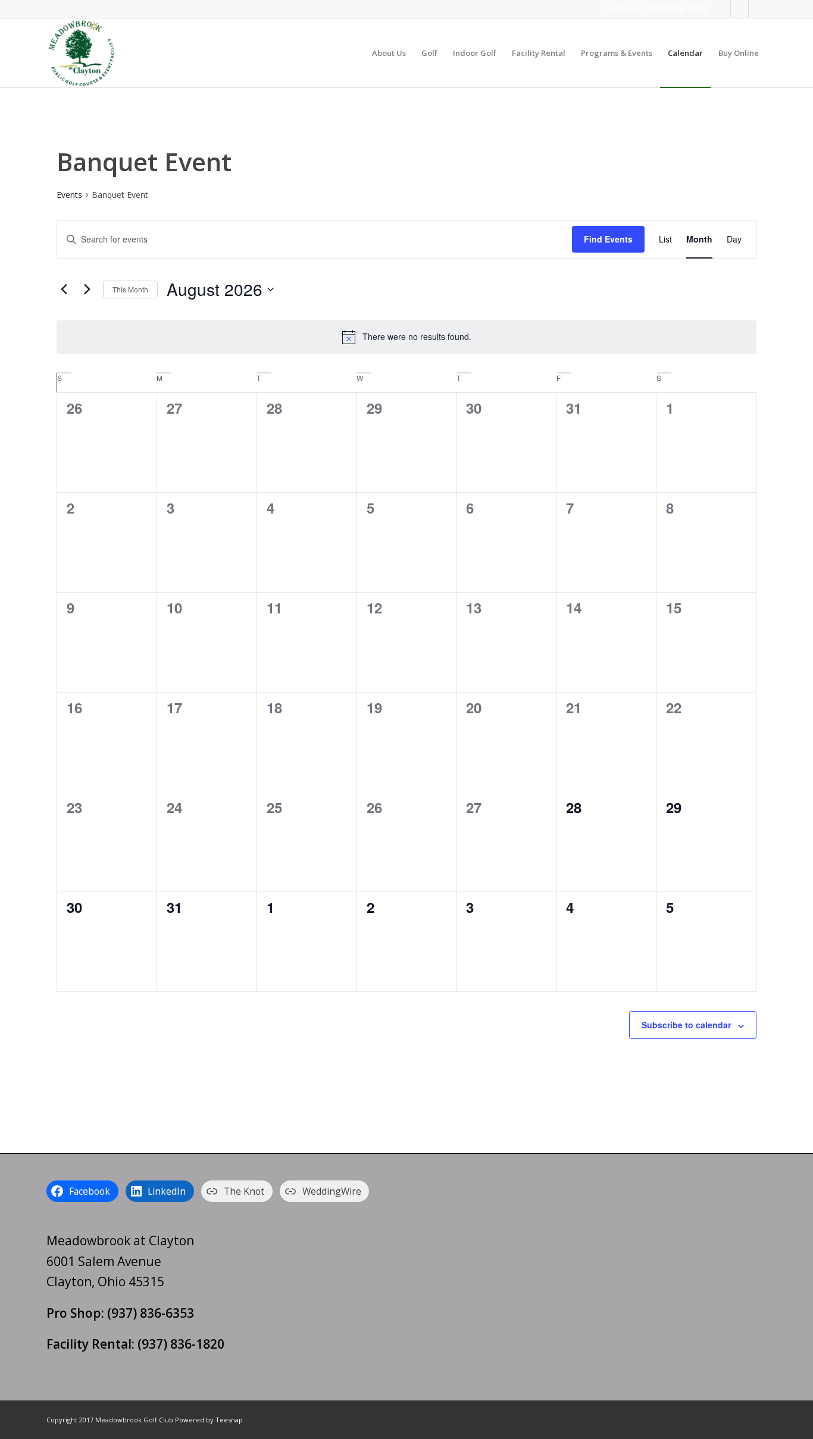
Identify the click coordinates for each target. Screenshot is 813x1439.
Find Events (608, 239)
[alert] (406, 337)
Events (69, 194)
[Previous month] (64, 289)
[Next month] (87, 289)
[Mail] (758, 9)
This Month (130, 289)
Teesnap (229, 1419)
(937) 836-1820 (180, 1344)
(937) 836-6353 (677, 8)
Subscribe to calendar (686, 1025)
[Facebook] (721, 9)
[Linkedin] (739, 9)
